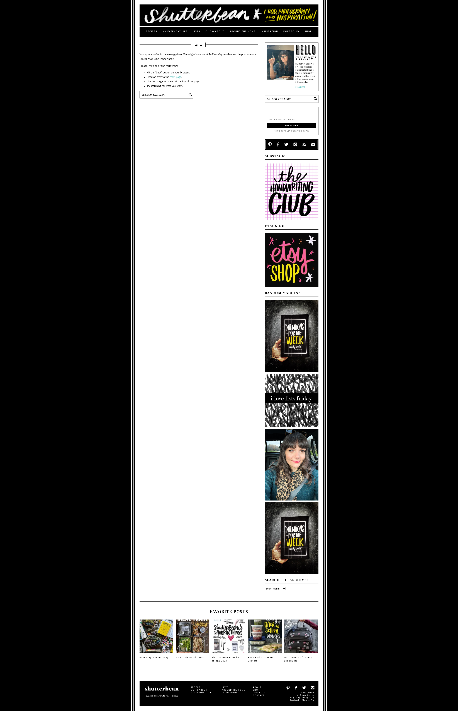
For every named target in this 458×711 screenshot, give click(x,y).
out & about (215, 31)
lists (196, 31)
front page (175, 77)
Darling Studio (308, 697)
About (257, 687)
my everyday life (175, 31)
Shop (308, 31)
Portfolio (291, 31)
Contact (259, 695)
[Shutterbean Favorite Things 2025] (228, 654)
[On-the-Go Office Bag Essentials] (301, 654)
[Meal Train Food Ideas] (192, 654)
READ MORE (300, 87)
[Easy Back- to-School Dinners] (265, 654)
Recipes (151, 31)
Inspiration (269, 31)
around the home (243, 31)
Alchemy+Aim (308, 700)
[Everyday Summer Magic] (156, 654)
